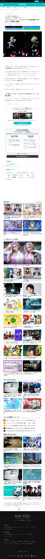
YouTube (21, 520)
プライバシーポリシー (8, 543)
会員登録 (36, 1)
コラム (19, 527)
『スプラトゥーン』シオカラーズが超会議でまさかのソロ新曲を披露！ (22, 20)
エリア (33, 174)
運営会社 (24, 543)
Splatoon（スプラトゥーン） (12, 165)
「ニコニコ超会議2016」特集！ (14, 9)
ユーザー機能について (26, 541)
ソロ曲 (27, 174)
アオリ (32, 172)
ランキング (15, 527)
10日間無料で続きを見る (22, 123)
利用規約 (34, 541)
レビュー (27, 527)
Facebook (18, 520)
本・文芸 (5, 534)
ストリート (6, 536)
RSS (29, 520)
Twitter (15, 520)
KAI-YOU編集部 (19, 502)
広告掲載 (19, 541)
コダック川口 (7, 24)
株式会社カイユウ (11, 502)
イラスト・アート (23, 534)
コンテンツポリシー (30, 502)
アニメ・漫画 (16, 534)
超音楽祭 (14, 177)
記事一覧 (5, 527)
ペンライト (21, 177)
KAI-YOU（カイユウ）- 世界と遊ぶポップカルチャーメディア (22, 5)
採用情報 (29, 543)
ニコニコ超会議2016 (10, 164)
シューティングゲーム (31, 177)
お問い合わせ (14, 541)
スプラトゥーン (11, 172)
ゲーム (5, 9)
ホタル (9, 174)
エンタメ (10, 536)
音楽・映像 (30, 534)
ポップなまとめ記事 (8, 529)
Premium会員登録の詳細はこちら (22, 156)
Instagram (26, 520)
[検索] (43, 5)
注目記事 (10, 527)
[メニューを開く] (2, 4)
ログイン (41, 1)
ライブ (18, 172)
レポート (8, 9)
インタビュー (33, 527)
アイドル (9, 179)
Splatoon (29, 73)
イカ (8, 177)
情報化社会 (10, 534)
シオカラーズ (26, 75)
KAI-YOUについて (7, 541)
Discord (23, 520)
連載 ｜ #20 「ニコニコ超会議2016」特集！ (13, 17)
